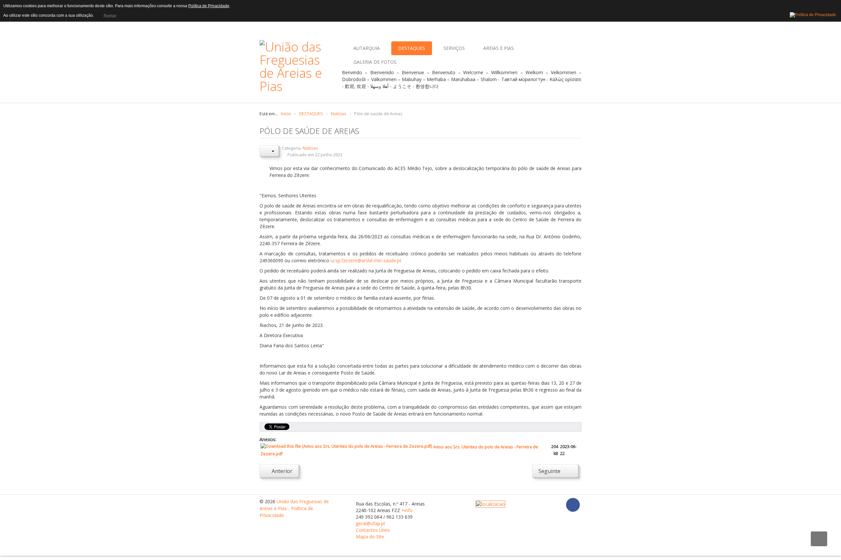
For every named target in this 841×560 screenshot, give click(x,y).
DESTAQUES (411, 48)
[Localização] (490, 504)
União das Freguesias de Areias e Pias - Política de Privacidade (294, 508)
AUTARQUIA (366, 48)
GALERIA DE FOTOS (375, 62)
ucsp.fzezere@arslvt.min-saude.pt (365, 260)
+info (407, 510)
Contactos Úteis (373, 530)
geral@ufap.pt (370, 523)
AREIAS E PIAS (498, 48)
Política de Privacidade (208, 6)
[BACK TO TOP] (819, 538)
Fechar (109, 15)
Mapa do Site (370, 536)
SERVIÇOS (454, 48)
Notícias (310, 148)
